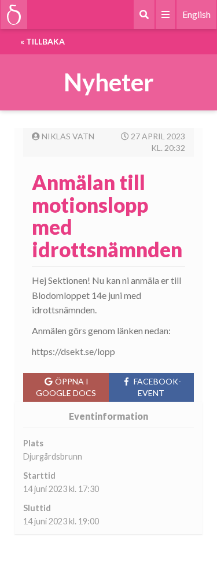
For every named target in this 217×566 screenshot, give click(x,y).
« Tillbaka (42, 41)
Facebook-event (157, 387)
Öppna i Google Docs (66, 387)
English (196, 14)
